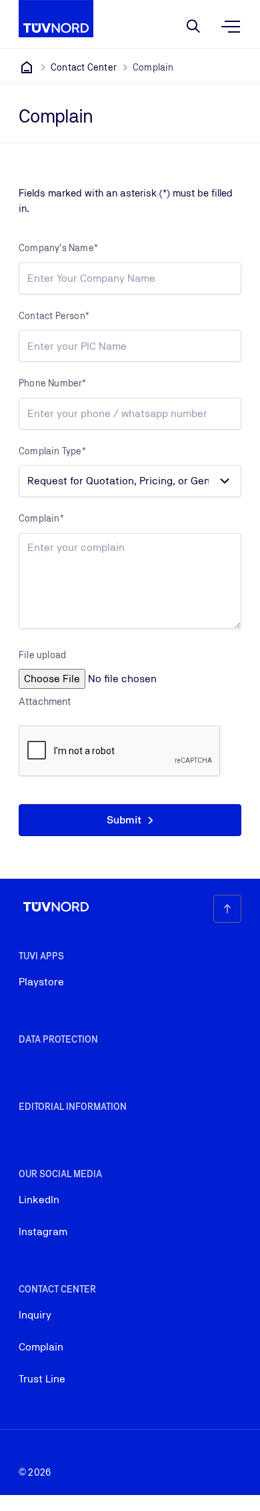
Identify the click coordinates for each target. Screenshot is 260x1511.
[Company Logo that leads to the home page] (56, 18)
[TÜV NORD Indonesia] (27, 67)
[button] (130, 820)
